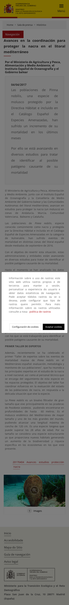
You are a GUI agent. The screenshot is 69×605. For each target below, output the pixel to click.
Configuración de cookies (25, 326)
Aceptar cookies (53, 326)
